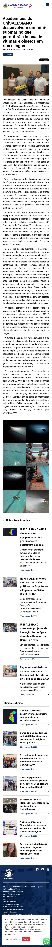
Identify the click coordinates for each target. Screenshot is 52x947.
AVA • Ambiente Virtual (11, 889)
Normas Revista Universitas (13, 909)
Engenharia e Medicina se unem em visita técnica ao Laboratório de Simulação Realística (34, 673)
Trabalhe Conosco (10, 912)
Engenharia (8, 54)
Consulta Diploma (36, 886)
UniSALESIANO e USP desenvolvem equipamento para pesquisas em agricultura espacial (33, 537)
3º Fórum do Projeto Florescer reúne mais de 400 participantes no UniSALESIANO (34, 804)
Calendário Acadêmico (11, 894)
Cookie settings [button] (13, 939)
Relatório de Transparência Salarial (16, 886)
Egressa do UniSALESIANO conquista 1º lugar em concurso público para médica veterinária (33, 849)
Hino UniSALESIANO (10, 902)
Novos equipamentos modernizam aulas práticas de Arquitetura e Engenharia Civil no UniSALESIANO (34, 586)
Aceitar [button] (25, 939)
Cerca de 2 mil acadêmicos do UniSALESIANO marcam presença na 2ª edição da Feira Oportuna (33, 737)
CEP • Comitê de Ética (11, 904)
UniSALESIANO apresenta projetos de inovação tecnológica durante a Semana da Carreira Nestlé (33, 632)
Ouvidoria (6, 899)
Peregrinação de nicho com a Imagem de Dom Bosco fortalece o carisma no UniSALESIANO (34, 760)
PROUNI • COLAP (9, 896)
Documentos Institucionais (13, 891)
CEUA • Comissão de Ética (13, 907)
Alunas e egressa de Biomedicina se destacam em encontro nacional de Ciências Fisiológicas (33, 826)
